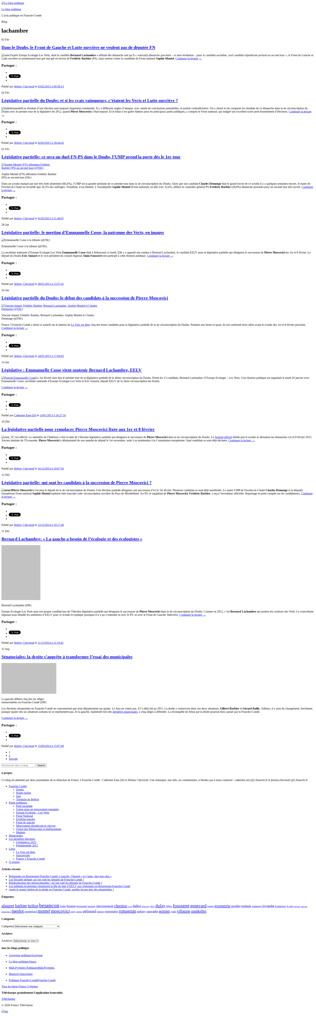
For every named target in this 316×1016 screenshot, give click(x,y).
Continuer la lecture (188, 58)
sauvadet (152, 911)
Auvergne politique (26, 955)
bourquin (81, 906)
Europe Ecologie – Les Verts (32, 812)
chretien (120, 905)
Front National (24, 815)
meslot (18, 910)
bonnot (71, 906)
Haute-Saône (23, 792)
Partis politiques (18, 802)
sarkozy (141, 911)
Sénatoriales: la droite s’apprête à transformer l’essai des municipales (66, 656)
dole (152, 906)
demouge (146, 906)
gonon (210, 906)
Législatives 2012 (26, 842)
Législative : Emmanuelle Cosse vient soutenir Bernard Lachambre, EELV (71, 370)
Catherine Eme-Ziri (25, 415)
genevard (198, 905)
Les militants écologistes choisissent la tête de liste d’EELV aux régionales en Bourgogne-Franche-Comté (69, 886)
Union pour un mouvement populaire (37, 809)
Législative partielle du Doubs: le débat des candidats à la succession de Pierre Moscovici (84, 298)
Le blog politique (11, 9)
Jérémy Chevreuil (24, 86)
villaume (183, 911)
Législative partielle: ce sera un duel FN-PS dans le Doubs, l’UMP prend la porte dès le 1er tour (91, 156)
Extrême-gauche (25, 819)
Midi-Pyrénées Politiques (31, 967)
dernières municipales (125, 711)
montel (44, 911)
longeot (297, 906)
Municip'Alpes (21, 974)
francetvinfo (23, 855)
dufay (160, 905)
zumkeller (198, 911)
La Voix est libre (80, 324)
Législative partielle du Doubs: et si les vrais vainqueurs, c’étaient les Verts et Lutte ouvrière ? (89, 100)
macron (304, 906)
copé (130, 906)
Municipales (16, 835)
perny (73, 911)
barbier (21, 905)
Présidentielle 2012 (27, 845)
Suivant (13, 758)
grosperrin (222, 906)
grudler (236, 906)
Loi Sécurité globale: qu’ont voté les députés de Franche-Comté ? (46, 879)
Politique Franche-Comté (32, 980)
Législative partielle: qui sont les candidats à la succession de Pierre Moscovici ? (76, 482)
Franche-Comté (18, 786)
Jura (18, 796)
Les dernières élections (22, 839)
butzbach (91, 906)
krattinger (280, 906)
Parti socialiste (24, 806)
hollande (246, 906)
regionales (111, 911)
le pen (290, 906)
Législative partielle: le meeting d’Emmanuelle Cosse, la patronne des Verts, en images (82, 232)
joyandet (268, 906)
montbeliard (31, 911)
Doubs (20, 789)
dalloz (137, 906)
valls (173, 911)
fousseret (181, 905)
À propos (14, 862)
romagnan (127, 911)
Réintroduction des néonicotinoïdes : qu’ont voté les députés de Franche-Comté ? (55, 882)
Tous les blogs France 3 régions (19, 986)
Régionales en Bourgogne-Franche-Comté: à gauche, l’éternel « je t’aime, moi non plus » (60, 876)
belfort (33, 906)
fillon (169, 906)
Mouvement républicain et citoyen (35, 825)
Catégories (7, 926)
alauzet (7, 905)
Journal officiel (223, 437)
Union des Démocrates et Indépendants (38, 829)
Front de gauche (25, 822)
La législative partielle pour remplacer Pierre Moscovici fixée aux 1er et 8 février (78, 429)
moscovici (60, 910)
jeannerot (257, 906)
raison (100, 911)
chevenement (104, 906)
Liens (12, 848)
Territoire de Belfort (27, 799)
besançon (49, 905)
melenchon (6, 912)
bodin (63, 906)
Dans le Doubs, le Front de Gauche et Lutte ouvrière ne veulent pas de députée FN (78, 47)
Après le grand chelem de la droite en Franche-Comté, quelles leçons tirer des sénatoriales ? (61, 889)
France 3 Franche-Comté (30, 858)
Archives (6, 940)
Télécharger (8, 998)
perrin (79, 911)
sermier (164, 911)
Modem (20, 832)
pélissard (89, 911)
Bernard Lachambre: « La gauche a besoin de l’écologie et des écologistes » (71, 539)
